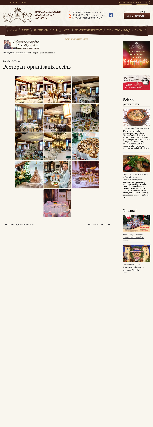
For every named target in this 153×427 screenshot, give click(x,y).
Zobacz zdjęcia (143, 2)
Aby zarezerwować (135, 16)
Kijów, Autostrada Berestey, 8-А (87, 18)
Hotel (66, 30)
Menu (25, 30)
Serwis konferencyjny (88, 30)
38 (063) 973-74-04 (82, 15)
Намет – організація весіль (21, 224)
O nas (13, 30)
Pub (55, 30)
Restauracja (41, 30)
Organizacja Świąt (118, 30)
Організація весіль (97, 224)
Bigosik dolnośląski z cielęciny (136, 128)
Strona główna (9, 53)
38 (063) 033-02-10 (82, 12)
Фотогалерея (23, 53)
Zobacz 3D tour (127, 2)
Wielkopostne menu (77, 39)
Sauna (139, 30)
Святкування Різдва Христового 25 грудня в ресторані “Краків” (133, 267)
